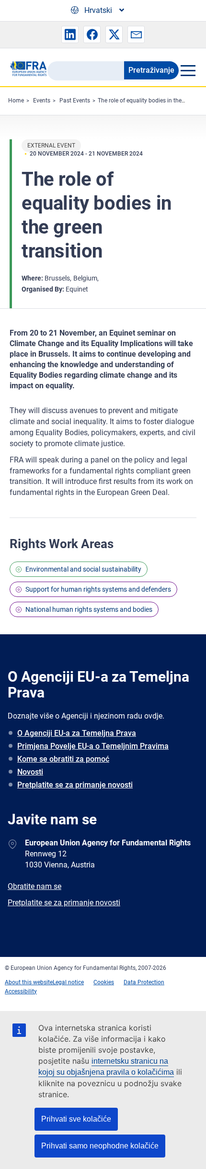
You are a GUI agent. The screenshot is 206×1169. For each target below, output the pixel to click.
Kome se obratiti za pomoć (63, 759)
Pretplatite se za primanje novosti (75, 784)
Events (41, 100)
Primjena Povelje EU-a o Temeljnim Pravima (93, 746)
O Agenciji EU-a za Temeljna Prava (76, 733)
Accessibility (21, 991)
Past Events (74, 100)
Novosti (30, 771)
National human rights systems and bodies (88, 609)
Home (16, 100)
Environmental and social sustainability (83, 569)
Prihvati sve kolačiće (76, 1119)
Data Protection (144, 982)
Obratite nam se (34, 886)
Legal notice (68, 982)
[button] (70, 34)
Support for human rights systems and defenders (98, 589)
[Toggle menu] (187, 70)
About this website (29, 982)
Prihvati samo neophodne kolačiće (100, 1146)
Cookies (103, 982)
